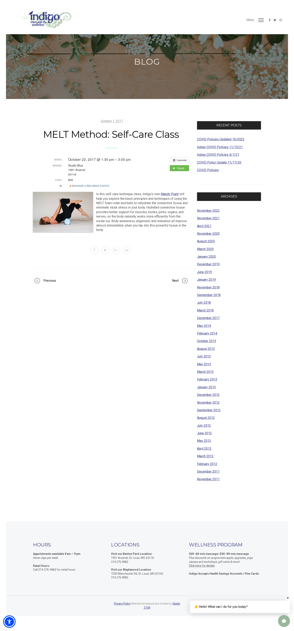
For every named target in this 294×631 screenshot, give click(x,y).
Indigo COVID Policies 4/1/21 (218, 155)
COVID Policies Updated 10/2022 (220, 139)
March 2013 (205, 372)
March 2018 (205, 310)
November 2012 (208, 402)
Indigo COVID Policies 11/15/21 (220, 147)
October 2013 (206, 341)
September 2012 (209, 410)
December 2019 (208, 264)
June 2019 (204, 272)
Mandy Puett (170, 194)
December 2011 (208, 471)
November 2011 (208, 479)
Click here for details (202, 565)
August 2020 (206, 241)
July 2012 (204, 425)
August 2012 (206, 418)
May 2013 (204, 364)
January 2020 (206, 257)
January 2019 (206, 280)
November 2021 (208, 218)
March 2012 (205, 456)
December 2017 (208, 318)
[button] (9, 621)
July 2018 (204, 303)
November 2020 (208, 234)
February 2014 (207, 333)
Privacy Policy (122, 603)
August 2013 (206, 349)
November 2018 (208, 287)
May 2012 (204, 441)
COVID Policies (208, 170)
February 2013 (207, 379)
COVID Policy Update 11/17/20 (219, 162)
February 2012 (207, 464)
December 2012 (208, 395)
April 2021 (204, 226)
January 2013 (206, 387)
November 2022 (208, 211)
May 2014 (204, 326)
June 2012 (204, 433)
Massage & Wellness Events (90, 185)
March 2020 (205, 249)
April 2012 (204, 448)
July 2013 (204, 356)
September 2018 (209, 295)
